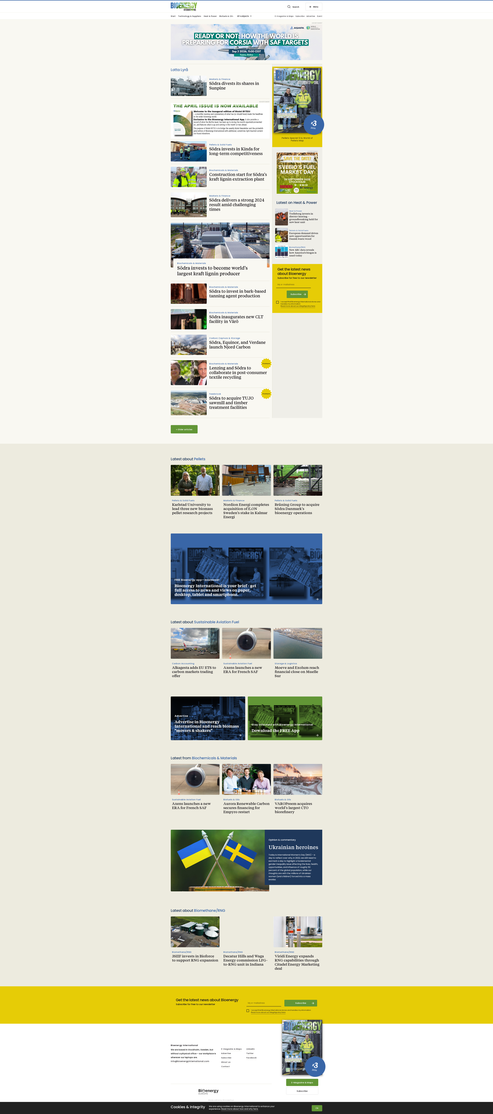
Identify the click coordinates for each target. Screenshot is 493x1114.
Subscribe (300, 16)
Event (319, 16)
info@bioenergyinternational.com (190, 1061)
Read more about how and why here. (239, 1109)
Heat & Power (210, 16)
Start (173, 16)
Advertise (310, 16)
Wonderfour (228, 1100)
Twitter (250, 1053)
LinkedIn (250, 1049)
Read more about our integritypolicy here (298, 306)
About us (225, 1062)
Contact (225, 1066)
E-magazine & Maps (284, 16)
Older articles (184, 429)
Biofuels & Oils (226, 16)
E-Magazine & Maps (302, 1082)
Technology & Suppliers (189, 16)
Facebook (251, 1058)
